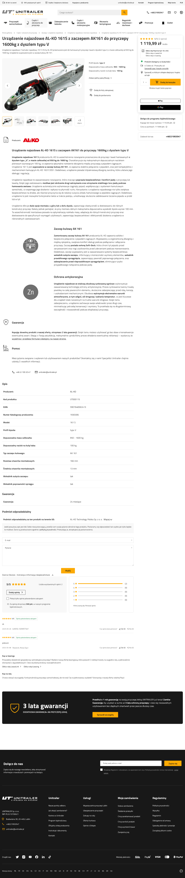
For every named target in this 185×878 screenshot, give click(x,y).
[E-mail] (169, 12)
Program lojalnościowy (156, 2)
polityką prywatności (48, 529)
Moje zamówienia (128, 798)
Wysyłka (155, 810)
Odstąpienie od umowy (161, 820)
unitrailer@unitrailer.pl (48, 372)
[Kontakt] (23, 802)
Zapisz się (173, 763)
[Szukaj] (124, 12)
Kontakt (141, 2)
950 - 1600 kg (119, 66)
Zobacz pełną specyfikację (99, 77)
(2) (162, 38)
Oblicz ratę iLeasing (31, 666)
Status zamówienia (125, 805)
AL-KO (73, 391)
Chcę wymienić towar (126, 826)
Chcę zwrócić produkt (126, 821)
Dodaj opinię (14, 592)
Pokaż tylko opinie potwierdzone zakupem (26, 598)
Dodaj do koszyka (167, 82)
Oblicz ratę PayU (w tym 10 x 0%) (157, 51)
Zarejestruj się (123, 832)
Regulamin (156, 815)
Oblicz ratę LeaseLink (10, 666)
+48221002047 (156, 12)
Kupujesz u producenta (80, 2)
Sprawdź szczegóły (105, 714)
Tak (123, 629)
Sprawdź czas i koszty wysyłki (156, 68)
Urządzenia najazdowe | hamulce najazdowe (82, 32)
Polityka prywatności (160, 805)
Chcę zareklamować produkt (129, 816)
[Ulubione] (175, 12)
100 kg (119, 70)
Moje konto (172, 3)
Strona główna (7, 32)
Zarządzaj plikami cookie (162, 830)
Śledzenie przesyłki (125, 811)
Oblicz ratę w (154, 53)
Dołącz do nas (13, 764)
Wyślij (68, 570)
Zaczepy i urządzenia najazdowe (52, 32)
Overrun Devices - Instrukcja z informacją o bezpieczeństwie (26, 574)
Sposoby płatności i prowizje (163, 825)
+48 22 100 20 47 (23, 372)
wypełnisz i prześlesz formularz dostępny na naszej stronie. (39, 338)
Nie (131, 629)
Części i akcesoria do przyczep (27, 32)
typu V (102, 62)
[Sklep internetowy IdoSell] (181, 871)
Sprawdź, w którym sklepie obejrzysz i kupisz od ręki (162, 74)
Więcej (107, 519)
